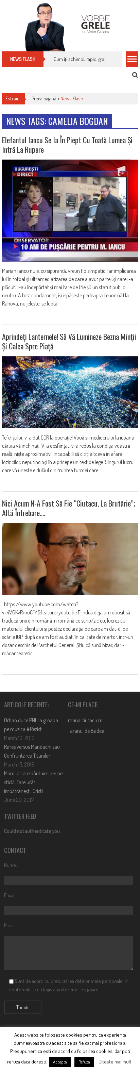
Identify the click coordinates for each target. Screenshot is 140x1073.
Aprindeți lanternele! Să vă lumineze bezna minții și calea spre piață (69, 341)
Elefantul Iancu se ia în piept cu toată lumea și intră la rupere (67, 144)
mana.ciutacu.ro (85, 720)
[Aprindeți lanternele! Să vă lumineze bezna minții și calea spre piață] (70, 392)
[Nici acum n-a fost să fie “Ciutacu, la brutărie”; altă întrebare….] (70, 559)
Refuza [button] (84, 1061)
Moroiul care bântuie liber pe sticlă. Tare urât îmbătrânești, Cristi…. (33, 782)
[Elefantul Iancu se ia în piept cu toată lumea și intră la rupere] (70, 211)
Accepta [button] (60, 1061)
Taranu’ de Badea (86, 730)
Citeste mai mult (115, 1061)
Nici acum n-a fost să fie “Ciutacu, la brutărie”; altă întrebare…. (68, 508)
